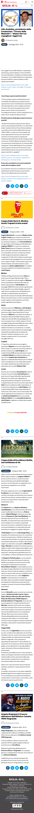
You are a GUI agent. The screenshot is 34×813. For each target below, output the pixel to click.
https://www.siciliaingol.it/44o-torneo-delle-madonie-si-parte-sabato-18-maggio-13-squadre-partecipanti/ (16, 87)
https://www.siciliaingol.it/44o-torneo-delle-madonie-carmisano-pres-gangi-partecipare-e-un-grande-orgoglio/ (16, 179)
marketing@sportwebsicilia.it (22, 800)
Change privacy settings (17, 809)
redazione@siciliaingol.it (22, 798)
